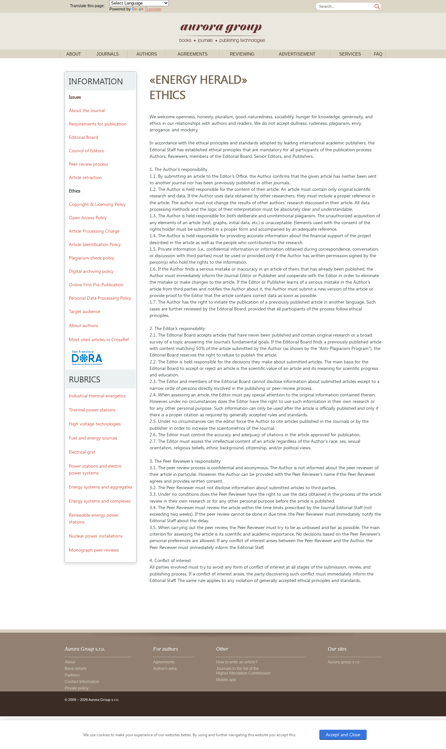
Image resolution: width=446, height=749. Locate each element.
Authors (146, 54)
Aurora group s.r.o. (344, 662)
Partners (72, 675)
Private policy (76, 688)
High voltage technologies (95, 424)
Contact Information (82, 681)
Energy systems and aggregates (100, 487)
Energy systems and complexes (100, 501)
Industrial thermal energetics (97, 395)
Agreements (193, 54)
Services (350, 54)
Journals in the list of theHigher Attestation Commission (243, 670)
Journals (107, 54)
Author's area (165, 668)
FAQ (378, 54)
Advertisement (297, 54)
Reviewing (242, 54)
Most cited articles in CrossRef (99, 339)
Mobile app (226, 679)
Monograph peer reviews (94, 550)
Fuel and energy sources (93, 438)
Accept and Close (343, 734)
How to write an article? (237, 662)
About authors (83, 325)
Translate (153, 9)
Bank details (76, 668)
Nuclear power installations (95, 536)
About (73, 54)
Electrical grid (82, 452)
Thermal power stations (92, 410)
